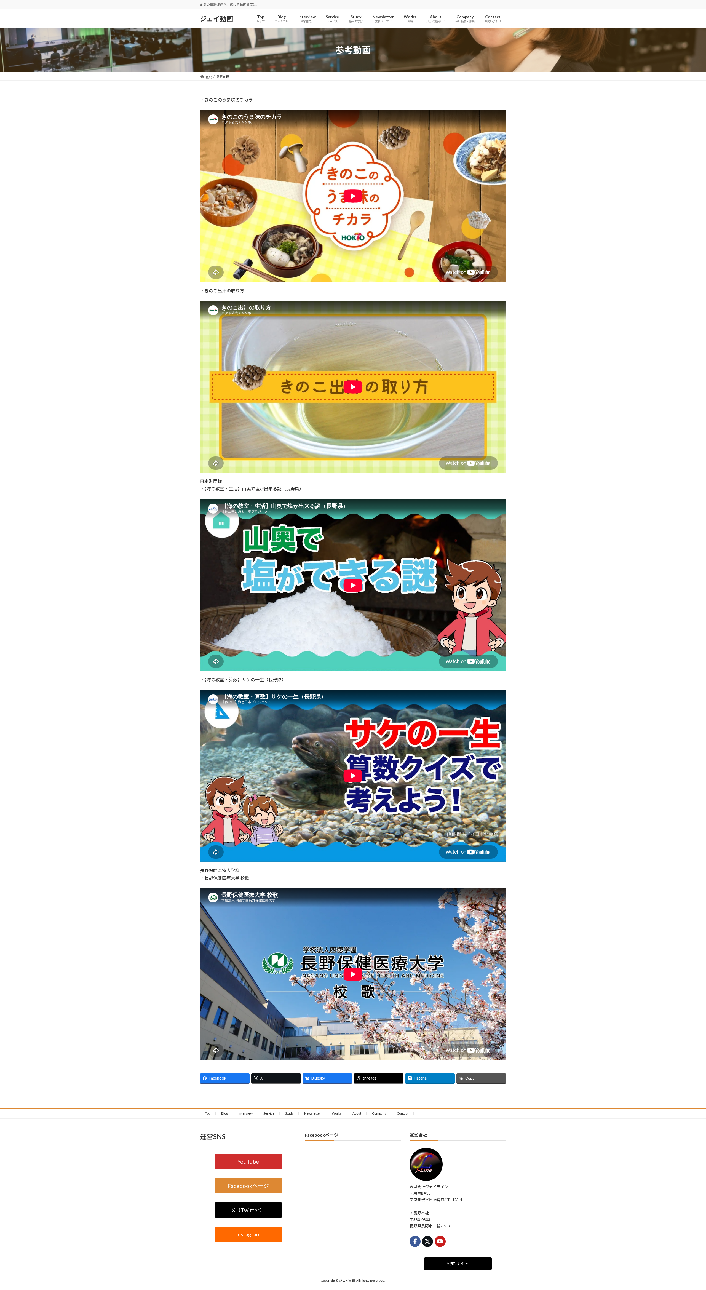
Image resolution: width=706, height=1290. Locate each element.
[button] (248, 1161)
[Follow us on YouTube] (440, 1241)
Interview (246, 1113)
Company (379, 1113)
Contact (402, 1113)
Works (337, 1113)
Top (207, 1113)
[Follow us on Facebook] (415, 1241)
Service (268, 1113)
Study (289, 1113)
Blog (224, 1113)
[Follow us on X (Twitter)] (427, 1241)
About (356, 1113)
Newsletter (312, 1113)
